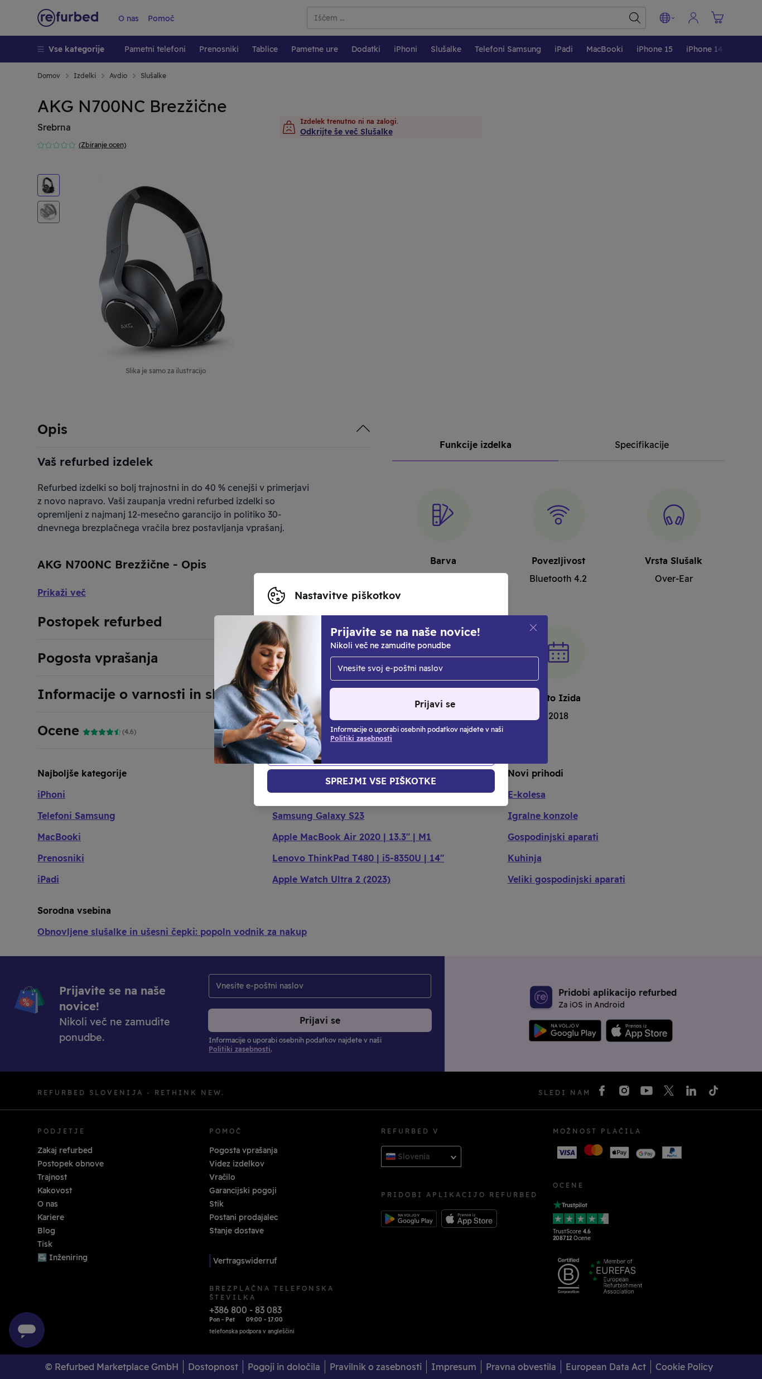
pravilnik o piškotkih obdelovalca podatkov (352, 701)
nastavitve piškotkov (410, 666)
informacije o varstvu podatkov (329, 689)
